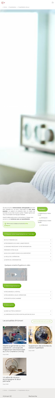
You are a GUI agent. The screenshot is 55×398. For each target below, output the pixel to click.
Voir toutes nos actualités (42, 321)
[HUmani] (3, 3)
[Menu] (53, 2)
